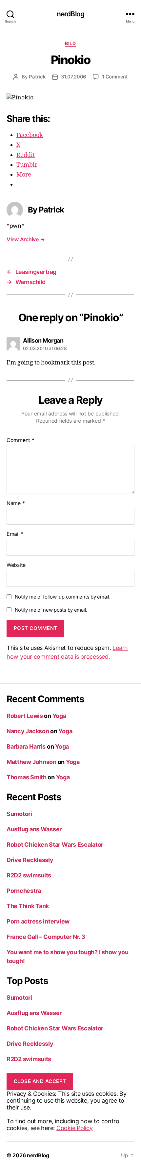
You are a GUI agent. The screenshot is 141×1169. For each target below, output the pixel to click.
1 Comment (115, 77)
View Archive (26, 239)
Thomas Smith (27, 777)
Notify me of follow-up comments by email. (63, 597)
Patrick (37, 77)
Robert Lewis (25, 715)
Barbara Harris (26, 746)
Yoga (59, 715)
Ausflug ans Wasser (34, 829)
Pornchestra (24, 890)
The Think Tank (28, 906)
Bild (70, 43)
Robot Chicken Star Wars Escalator (55, 844)
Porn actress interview (38, 921)
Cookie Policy (74, 1128)
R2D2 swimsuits (29, 875)
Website (16, 565)
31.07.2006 (73, 77)
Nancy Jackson (28, 731)
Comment (20, 440)
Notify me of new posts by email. (51, 610)
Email (15, 534)
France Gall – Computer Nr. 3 (46, 936)
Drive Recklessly (30, 859)
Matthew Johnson (31, 761)
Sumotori (19, 813)
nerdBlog (70, 13)
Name (16, 503)
